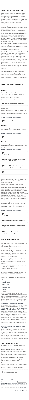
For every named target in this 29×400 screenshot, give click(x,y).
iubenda (7, 384)
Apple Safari (6, 284)
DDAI (7, 311)
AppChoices (15, 321)
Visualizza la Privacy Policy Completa (21, 390)
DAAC (24, 309)
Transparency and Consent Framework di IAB (11, 186)
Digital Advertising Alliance (14, 309)
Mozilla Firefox (6, 282)
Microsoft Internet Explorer (9, 286)
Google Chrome (6, 281)
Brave (4, 289)
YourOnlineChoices (5, 308)
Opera (4, 290)
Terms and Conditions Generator (16, 388)
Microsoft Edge (6, 287)
